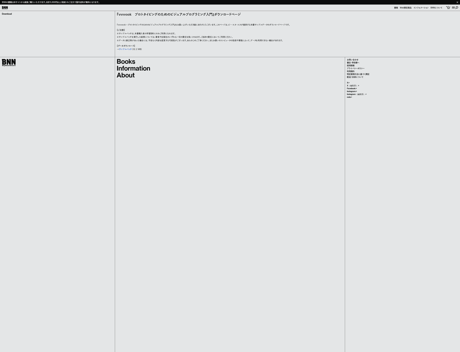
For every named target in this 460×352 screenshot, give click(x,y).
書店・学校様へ (353, 63)
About (126, 75)
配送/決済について (355, 77)
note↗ (349, 97)
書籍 (396, 8)
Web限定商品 (406, 8)
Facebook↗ (352, 88)
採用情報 (350, 65)
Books (126, 61)
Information (133, 68)
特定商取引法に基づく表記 (358, 74)
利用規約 (350, 71)
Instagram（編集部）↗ (356, 94)
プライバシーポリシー (356, 68)
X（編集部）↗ (353, 85)
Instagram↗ (352, 91)
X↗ (348, 83)
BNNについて (436, 8)
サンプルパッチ (125, 49)
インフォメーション (421, 8)
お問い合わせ (352, 60)
